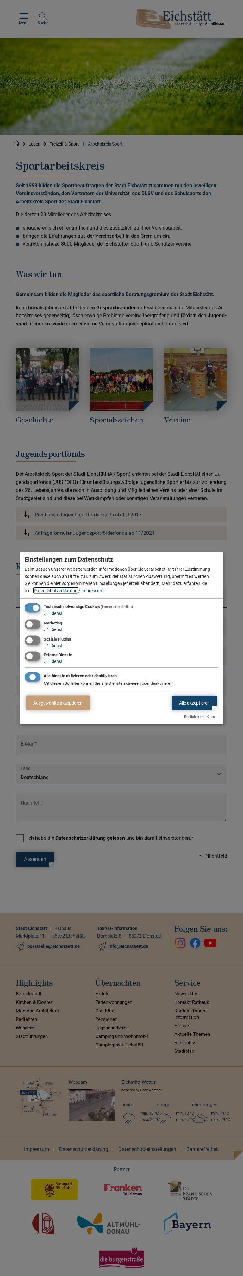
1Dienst (53, 613)
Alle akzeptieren (194, 702)
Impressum (92, 590)
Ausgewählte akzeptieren (58, 702)
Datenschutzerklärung (56, 590)
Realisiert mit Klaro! (200, 717)
